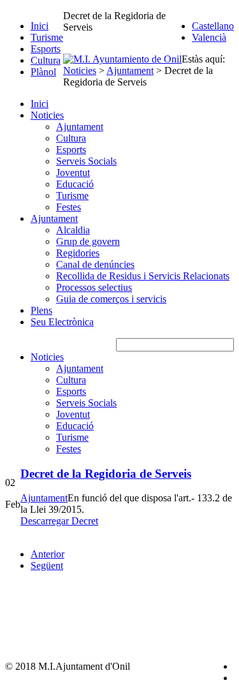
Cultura (46, 60)
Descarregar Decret (59, 520)
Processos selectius (94, 287)
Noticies (47, 115)
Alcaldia (73, 230)
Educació (75, 184)
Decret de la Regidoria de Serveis (105, 473)
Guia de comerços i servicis (111, 298)
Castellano (213, 25)
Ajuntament (79, 126)
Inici (39, 25)
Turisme (47, 37)
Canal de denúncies (95, 264)
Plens (41, 310)
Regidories (77, 252)
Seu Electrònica (62, 321)
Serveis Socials (86, 161)
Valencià (209, 37)
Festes (68, 207)
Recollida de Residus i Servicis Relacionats (142, 275)
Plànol (43, 71)
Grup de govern (88, 241)
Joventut (73, 172)
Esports (46, 48)
